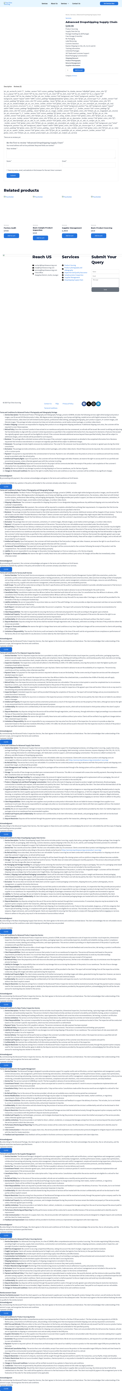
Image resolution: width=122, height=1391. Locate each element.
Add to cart (79, 70)
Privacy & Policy (68, 404)
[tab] (8, 87)
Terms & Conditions (50, 408)
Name (9, 161)
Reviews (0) (18, 86)
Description (8, 86)
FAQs (57, 404)
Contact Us (76, 3)
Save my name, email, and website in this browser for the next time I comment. (35, 170)
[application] (68, 3)
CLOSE (6, 487)
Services (45, 3)
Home (67, 15)
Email (64, 161)
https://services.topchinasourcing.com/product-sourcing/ (88, 760)
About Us (54, 3)
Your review (12, 148)
